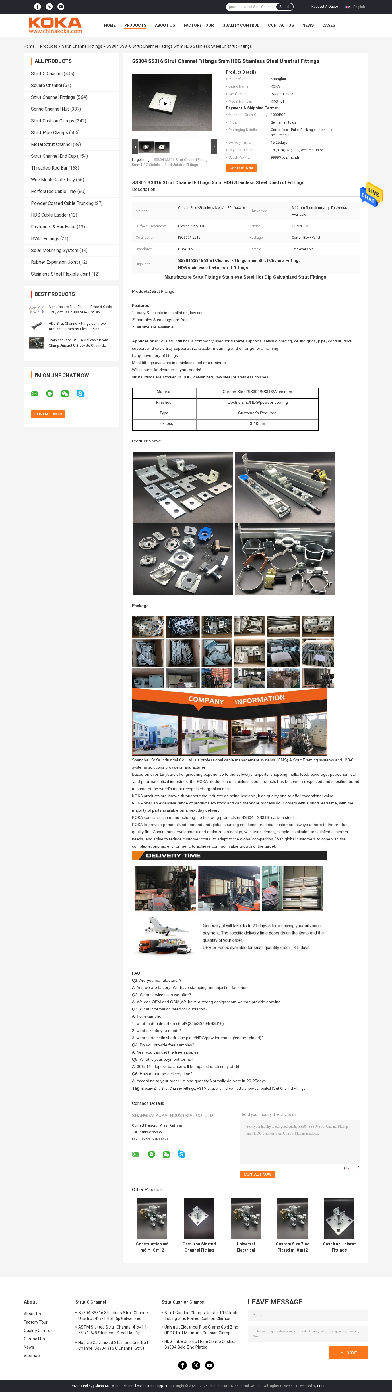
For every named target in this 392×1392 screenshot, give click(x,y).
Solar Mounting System (54, 250)
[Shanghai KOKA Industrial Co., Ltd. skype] (84, 393)
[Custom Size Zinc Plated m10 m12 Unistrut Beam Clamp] (292, 1218)
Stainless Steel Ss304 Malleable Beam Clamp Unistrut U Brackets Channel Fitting (78, 345)
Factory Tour (199, 25)
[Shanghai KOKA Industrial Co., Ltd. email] (38, 393)
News (308, 25)
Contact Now (242, 168)
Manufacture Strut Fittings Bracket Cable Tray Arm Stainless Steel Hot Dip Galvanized (80, 312)
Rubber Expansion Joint (54, 262)
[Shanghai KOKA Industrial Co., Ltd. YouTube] (61, 7)
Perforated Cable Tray (53, 191)
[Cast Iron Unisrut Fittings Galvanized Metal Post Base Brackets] (339, 1218)
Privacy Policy (81, 1386)
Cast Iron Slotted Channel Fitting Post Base (199, 1247)
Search (284, 7)
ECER (321, 1386)
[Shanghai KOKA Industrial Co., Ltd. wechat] (68, 393)
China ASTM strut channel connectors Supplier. (132, 1386)
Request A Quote (324, 7)
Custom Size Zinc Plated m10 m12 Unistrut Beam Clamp (292, 1247)
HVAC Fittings (45, 238)
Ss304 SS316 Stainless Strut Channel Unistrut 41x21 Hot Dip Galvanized (113, 1315)
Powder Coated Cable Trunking (62, 203)
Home (110, 25)
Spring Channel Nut (50, 109)
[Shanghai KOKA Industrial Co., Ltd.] (55, 25)
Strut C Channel (47, 73)
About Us (165, 25)
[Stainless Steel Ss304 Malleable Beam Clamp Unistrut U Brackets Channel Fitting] (36, 343)
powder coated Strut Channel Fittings (277, 1089)
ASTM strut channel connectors (222, 1089)
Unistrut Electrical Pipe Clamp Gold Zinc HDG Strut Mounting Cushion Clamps (201, 1330)
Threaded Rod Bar (49, 168)
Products (135, 25)
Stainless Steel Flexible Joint (60, 274)
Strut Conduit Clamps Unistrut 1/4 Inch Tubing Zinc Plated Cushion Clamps (200, 1315)
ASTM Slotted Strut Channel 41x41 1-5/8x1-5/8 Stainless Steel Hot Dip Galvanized (113, 1331)
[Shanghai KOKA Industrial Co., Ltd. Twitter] (49, 7)
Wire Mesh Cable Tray (53, 179)
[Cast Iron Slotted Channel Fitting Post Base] (199, 1218)
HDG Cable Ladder (49, 215)
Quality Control (240, 25)
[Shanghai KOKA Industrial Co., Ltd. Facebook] (37, 7)
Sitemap (32, 1355)
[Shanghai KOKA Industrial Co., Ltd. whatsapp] (53, 393)
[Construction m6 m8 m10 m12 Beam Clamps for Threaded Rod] (152, 1218)
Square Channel (46, 85)
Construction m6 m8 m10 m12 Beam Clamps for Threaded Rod (152, 1247)
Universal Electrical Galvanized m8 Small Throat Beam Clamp (246, 1247)
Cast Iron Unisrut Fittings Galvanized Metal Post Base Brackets (339, 1247)
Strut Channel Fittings (82, 46)
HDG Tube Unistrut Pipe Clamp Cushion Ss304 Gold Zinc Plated (200, 1344)
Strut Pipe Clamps (49, 132)
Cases (328, 25)
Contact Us (281, 25)
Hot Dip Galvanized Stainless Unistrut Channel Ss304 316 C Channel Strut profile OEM (113, 1346)
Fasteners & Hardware (53, 227)
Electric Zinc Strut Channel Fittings (168, 1089)
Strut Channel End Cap (53, 156)
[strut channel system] (165, 104)
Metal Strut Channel (51, 144)
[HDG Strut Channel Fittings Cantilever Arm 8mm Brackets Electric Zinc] (36, 326)
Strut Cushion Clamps (52, 121)
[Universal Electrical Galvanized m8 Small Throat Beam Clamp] (246, 1218)
